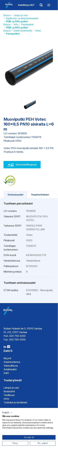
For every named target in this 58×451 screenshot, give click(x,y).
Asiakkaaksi (10, 369)
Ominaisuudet (15, 194)
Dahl (6, 373)
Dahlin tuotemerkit (23, 30)
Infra (16, 24)
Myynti (7, 358)
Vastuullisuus (11, 365)
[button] (7, 413)
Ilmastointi (9, 391)
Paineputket (27, 24)
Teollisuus (9, 395)
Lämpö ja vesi (21, 15)
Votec (38, 30)
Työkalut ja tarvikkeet (15, 402)
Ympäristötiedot (40, 194)
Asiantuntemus (12, 361)
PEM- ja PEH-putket (17, 21)
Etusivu (7, 15)
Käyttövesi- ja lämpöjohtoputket (22, 18)
